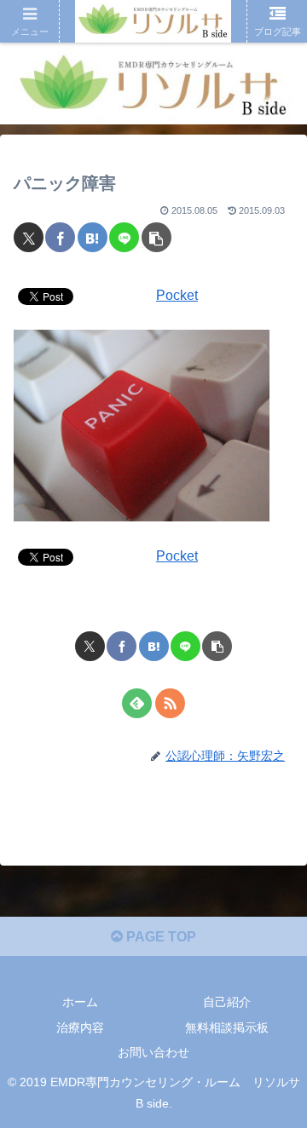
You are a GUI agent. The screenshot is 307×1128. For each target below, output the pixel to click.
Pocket (177, 295)
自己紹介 (227, 1002)
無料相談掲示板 (227, 1027)
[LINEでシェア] (124, 237)
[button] (156, 237)
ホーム (80, 1002)
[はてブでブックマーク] (92, 237)
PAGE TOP (159, 936)
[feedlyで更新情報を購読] (137, 703)
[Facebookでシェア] (60, 237)
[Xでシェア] (28, 237)
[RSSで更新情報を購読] (170, 703)
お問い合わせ (153, 1052)
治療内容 (80, 1027)
